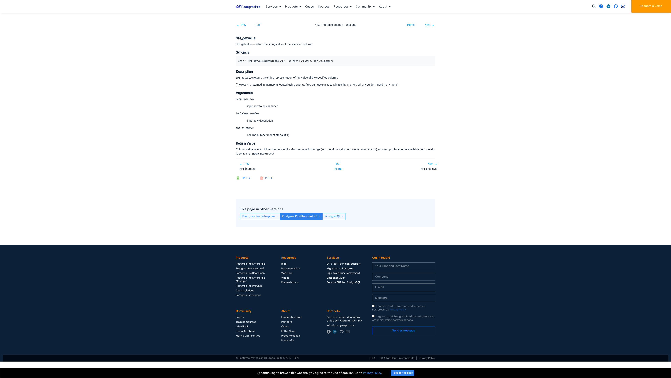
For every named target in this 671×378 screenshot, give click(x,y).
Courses (324, 6)
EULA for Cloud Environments (397, 358)
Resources (341, 6)
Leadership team (291, 317)
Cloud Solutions (245, 290)
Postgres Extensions (248, 295)
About (383, 6)
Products (291, 6)
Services (272, 6)
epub (244, 178)
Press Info (287, 340)
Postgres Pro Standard (250, 268)
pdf (267, 178)
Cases (309, 6)
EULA (372, 358)
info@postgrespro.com (341, 325)
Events (240, 317)
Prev (243, 24)
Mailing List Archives (248, 336)
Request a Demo (651, 6)
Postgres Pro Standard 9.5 (300, 216)
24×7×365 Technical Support (343, 264)
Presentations (290, 282)
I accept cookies (402, 373)
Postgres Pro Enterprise (259, 216)
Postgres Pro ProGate (249, 286)
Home (410, 24)
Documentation (290, 268)
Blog (284, 264)
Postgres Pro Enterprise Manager (250, 280)
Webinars (287, 273)
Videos (285, 278)
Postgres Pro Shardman (250, 273)
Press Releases (290, 336)
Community (364, 6)
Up (258, 24)
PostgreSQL (333, 216)
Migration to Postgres (340, 268)
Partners (286, 322)
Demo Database (245, 331)
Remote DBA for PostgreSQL (343, 282)
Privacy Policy (398, 310)
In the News (288, 331)
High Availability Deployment (343, 273)
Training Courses (246, 322)
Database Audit (336, 278)
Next (427, 24)
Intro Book (242, 326)
